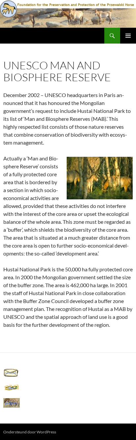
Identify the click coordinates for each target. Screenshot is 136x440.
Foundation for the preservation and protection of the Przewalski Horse (53, 35)
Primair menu (128, 36)
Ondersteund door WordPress (29, 431)
